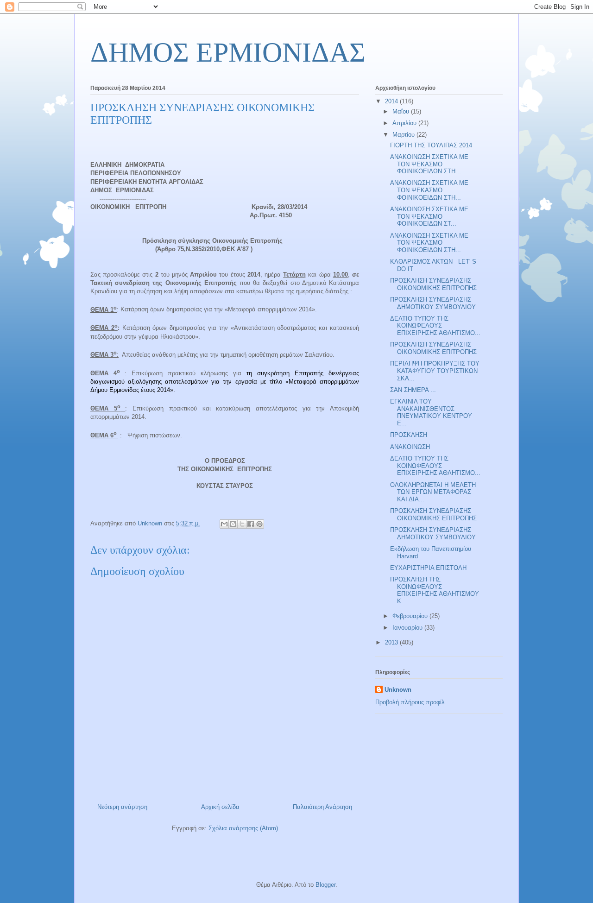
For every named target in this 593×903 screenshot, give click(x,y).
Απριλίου (405, 123)
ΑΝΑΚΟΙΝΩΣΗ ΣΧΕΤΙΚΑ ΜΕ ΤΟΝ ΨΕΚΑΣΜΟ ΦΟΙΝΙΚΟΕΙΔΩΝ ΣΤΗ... (429, 164)
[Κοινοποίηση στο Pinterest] (259, 524)
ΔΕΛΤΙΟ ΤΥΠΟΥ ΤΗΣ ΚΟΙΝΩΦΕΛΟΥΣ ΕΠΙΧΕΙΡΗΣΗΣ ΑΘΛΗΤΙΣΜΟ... (435, 325)
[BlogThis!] (233, 524)
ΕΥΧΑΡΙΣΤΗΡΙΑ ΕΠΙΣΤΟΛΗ (428, 567)
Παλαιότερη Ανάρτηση (322, 806)
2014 (392, 101)
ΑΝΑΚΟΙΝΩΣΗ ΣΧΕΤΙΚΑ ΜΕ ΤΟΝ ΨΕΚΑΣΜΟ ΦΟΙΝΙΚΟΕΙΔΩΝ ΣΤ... (429, 216)
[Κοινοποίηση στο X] (241, 524)
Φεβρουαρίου (410, 616)
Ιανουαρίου (408, 627)
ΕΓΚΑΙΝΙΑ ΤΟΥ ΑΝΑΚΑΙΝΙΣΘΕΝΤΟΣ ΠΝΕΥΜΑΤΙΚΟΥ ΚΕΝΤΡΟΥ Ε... (431, 412)
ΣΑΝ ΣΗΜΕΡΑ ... (413, 389)
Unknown (398, 689)
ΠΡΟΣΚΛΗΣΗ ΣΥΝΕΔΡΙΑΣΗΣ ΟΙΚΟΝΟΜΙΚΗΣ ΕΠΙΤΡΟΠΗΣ (433, 284)
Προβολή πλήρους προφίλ (410, 702)
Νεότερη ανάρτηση (122, 806)
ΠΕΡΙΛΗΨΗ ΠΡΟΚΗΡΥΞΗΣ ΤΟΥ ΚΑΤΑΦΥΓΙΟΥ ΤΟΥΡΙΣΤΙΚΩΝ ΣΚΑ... (434, 370)
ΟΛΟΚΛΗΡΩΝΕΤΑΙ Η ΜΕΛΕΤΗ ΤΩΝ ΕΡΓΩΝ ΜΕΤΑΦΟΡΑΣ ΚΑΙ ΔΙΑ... (433, 492)
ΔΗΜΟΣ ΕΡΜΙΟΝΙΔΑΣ (228, 52)
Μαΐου (401, 111)
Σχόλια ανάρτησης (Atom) (243, 828)
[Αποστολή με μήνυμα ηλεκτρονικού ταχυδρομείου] (224, 524)
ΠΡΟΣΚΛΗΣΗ (408, 434)
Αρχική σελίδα (220, 806)
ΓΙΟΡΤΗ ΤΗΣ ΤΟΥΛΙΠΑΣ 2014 (431, 145)
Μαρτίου (404, 134)
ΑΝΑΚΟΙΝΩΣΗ (410, 446)
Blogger (325, 884)
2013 (392, 642)
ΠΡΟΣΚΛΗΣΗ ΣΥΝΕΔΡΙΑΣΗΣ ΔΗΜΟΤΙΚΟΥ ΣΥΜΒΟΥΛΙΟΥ (433, 303)
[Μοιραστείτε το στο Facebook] (250, 524)
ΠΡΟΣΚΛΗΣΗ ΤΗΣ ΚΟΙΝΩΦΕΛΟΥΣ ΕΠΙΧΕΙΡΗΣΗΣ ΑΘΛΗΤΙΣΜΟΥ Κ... (434, 590)
